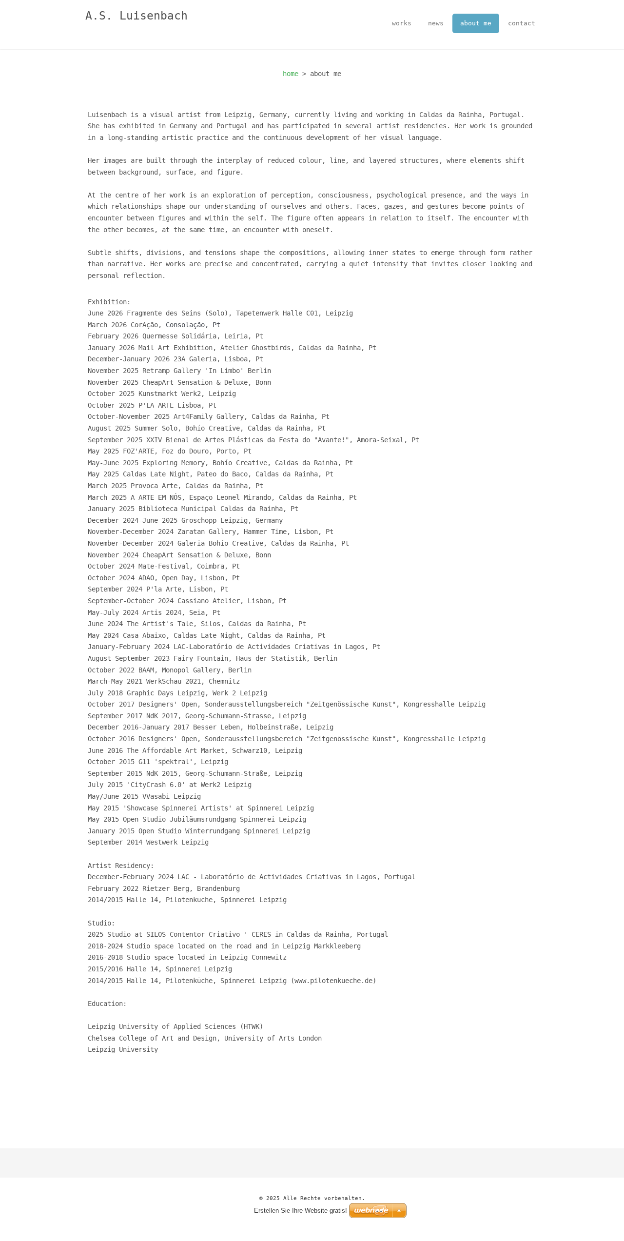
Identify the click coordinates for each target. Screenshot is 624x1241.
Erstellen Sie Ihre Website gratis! (300, 1210)
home (290, 74)
